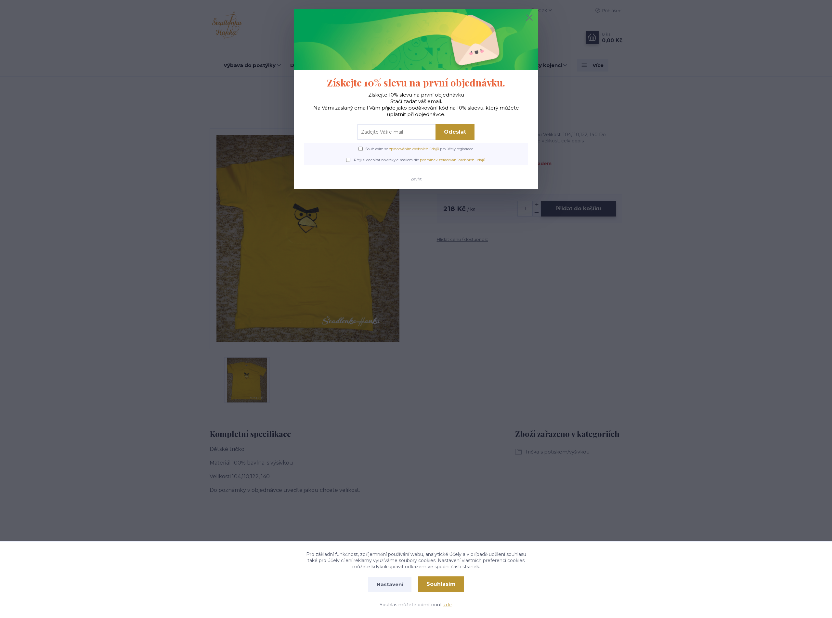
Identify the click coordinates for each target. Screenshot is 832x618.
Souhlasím (441, 584)
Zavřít (416, 179)
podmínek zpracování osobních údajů (452, 160)
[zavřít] (529, 17)
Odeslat (455, 132)
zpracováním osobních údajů (414, 149)
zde (447, 605)
